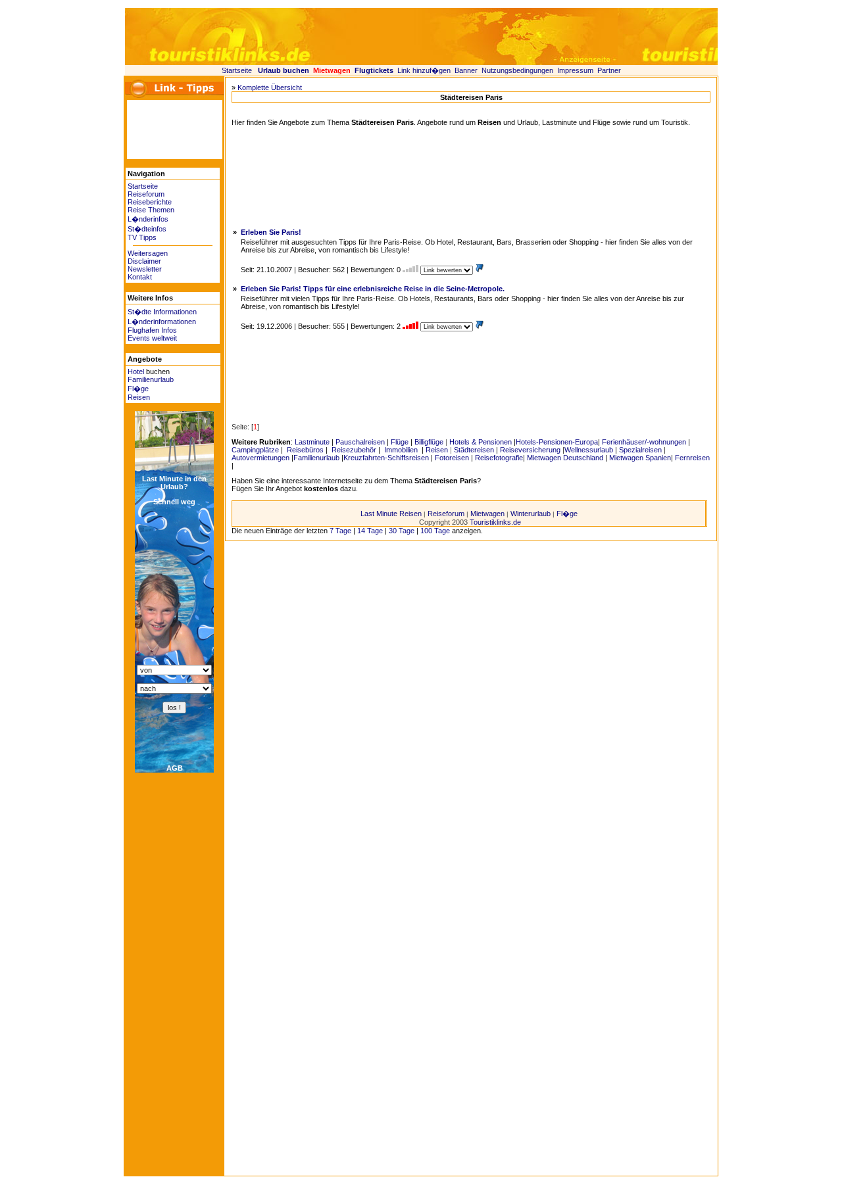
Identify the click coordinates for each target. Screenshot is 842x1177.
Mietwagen (487, 513)
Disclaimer (144, 261)
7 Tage (340, 531)
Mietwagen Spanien (640, 458)
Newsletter (145, 269)
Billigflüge (428, 442)
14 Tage (370, 531)
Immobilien (401, 450)
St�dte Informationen (162, 312)
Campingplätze (255, 450)
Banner (466, 70)
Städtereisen (474, 450)
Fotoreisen (452, 458)
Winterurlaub (530, 513)
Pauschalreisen (360, 442)
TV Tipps (142, 237)
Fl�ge (138, 389)
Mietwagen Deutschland (565, 458)
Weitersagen (148, 253)
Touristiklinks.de (495, 522)
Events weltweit (152, 338)
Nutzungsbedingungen (517, 70)
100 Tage (435, 531)
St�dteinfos (147, 229)
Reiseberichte (150, 202)
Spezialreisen (640, 450)
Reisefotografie (499, 458)
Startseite (237, 70)
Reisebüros (304, 450)
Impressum (575, 70)
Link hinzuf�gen (424, 70)
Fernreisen (692, 458)
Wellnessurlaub (588, 450)
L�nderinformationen (162, 321)
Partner (609, 70)
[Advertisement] (166, 129)
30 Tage (401, 531)
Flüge (400, 442)
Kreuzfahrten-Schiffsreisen (386, 458)
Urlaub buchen (283, 70)
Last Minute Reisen (391, 513)
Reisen (139, 397)
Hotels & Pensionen (480, 442)
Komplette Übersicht (269, 87)
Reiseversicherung (530, 450)
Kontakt (140, 277)
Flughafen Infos (152, 330)
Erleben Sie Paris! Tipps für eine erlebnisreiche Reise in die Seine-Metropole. (373, 289)
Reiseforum (146, 194)
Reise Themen (151, 210)
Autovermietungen (260, 458)
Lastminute (312, 442)
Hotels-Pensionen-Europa (557, 442)
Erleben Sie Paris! (271, 232)
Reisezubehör (353, 450)
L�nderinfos (148, 219)
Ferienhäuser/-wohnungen (644, 442)
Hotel (136, 371)
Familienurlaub (151, 379)
